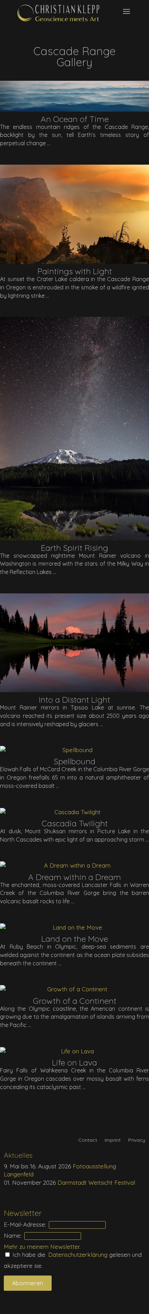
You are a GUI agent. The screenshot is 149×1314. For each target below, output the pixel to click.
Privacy (136, 1140)
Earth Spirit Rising (74, 547)
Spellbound (74, 761)
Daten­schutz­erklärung (78, 1254)
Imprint (113, 1140)
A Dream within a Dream (74, 877)
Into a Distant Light (74, 699)
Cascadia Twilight (75, 823)
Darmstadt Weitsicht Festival (96, 1182)
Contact (87, 1140)
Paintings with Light (74, 271)
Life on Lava (74, 1062)
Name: (12, 1235)
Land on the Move (74, 938)
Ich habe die (28, 1254)
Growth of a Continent (74, 1000)
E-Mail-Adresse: (25, 1224)
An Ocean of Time (75, 119)
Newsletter (64, 1246)
